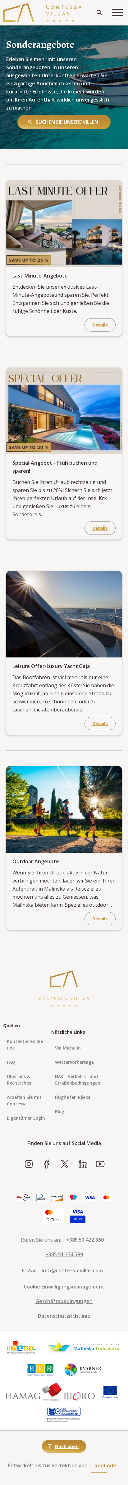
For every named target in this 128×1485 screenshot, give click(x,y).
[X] (65, 1164)
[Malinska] (83, 1347)
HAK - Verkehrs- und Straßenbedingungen (77, 1079)
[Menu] (117, 12)
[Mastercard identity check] (53, 1216)
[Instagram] (29, 1164)
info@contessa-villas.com (72, 1270)
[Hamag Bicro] (50, 1392)
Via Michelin (68, 1048)
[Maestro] (73, 1198)
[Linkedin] (83, 1164)
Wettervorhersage (74, 1062)
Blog (60, 1111)
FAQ (11, 1062)
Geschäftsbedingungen (64, 1301)
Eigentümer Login (26, 1118)
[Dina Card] (23, 1198)
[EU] (110, 1392)
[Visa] (89, 1198)
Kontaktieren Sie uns (25, 1044)
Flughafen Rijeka (73, 1097)
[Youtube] (100, 1164)
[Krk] (40, 1369)
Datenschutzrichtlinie (64, 1315)
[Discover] (57, 1198)
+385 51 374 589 (64, 1254)
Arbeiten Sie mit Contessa (24, 1100)
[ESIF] (64, 1414)
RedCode (105, 1465)
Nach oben (67, 1446)
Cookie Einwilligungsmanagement (64, 1286)
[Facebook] (47, 1164)
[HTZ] (21, 1347)
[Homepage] (42, 12)
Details (100, 325)
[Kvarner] (83, 1369)
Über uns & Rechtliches (19, 1079)
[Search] (99, 12)
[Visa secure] (77, 1216)
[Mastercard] (107, 1198)
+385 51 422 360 (85, 1239)
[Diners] (40, 1198)
